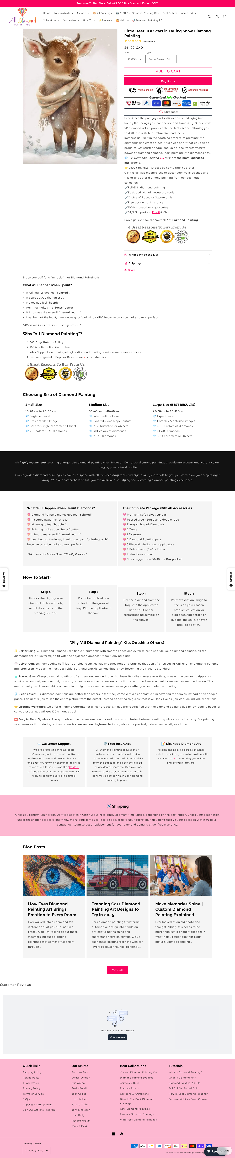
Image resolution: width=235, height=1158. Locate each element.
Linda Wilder (79, 1099)
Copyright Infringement (37, 1104)
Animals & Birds (130, 1083)
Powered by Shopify (202, 1152)
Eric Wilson (78, 1083)
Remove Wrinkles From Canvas (188, 1099)
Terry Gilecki (79, 1126)
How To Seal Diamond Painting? (188, 1093)
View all (117, 970)
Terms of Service (33, 1093)
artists (174, 758)
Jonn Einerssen (81, 1109)
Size (126, 52)
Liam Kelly (78, 1115)
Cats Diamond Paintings (135, 1108)
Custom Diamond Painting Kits (139, 1072)
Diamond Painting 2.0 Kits (184, 1083)
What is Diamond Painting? (185, 1072)
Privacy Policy (31, 1088)
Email (156, 212)
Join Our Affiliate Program (39, 1109)
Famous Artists (129, 1088)
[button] (209, 16)
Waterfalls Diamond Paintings (138, 1119)
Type (148, 52)
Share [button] (132, 270)
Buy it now (168, 81)
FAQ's (26, 1099)
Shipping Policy (32, 1072)
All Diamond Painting (183, 1152)
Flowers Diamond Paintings (137, 1114)
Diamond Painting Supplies (136, 1077)
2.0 (162, 158)
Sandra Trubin (80, 1104)
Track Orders (31, 1083)
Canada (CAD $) (35, 1150)
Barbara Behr (80, 1072)
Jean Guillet (79, 1093)
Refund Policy (31, 1077)
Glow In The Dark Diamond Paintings (136, 1101)
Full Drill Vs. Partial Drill (183, 1088)
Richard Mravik (81, 1120)
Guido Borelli (79, 1088)
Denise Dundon (81, 1077)
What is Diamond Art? (182, 1077)
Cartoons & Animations (134, 1093)
